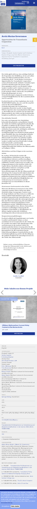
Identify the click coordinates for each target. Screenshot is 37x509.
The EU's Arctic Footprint (25, 480)
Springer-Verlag (6, 397)
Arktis (3, 444)
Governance (25, 444)
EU (21, 444)
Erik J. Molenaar (6, 366)
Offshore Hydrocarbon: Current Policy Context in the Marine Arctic (15, 326)
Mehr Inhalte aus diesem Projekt (18, 288)
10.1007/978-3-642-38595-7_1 (10, 419)
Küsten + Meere (14, 444)
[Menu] (34, 3)
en (28, 3)
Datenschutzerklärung (6, 502)
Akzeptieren (6, 506)
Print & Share (35, 40)
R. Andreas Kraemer (7, 357)
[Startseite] (3, 3)
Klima (7, 444)
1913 (3, 434)
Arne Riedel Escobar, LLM (9, 360)
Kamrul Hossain (6, 371)
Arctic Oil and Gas (23, 483)
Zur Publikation (18, 65)
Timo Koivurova (6, 368)
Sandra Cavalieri (6, 355)
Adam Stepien (6, 375)
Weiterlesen (18, 333)
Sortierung (25, 1)
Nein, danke (15, 506)
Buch (3, 47)
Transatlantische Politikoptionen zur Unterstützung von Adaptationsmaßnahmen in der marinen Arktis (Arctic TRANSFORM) (18, 427)
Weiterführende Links (9, 463)
